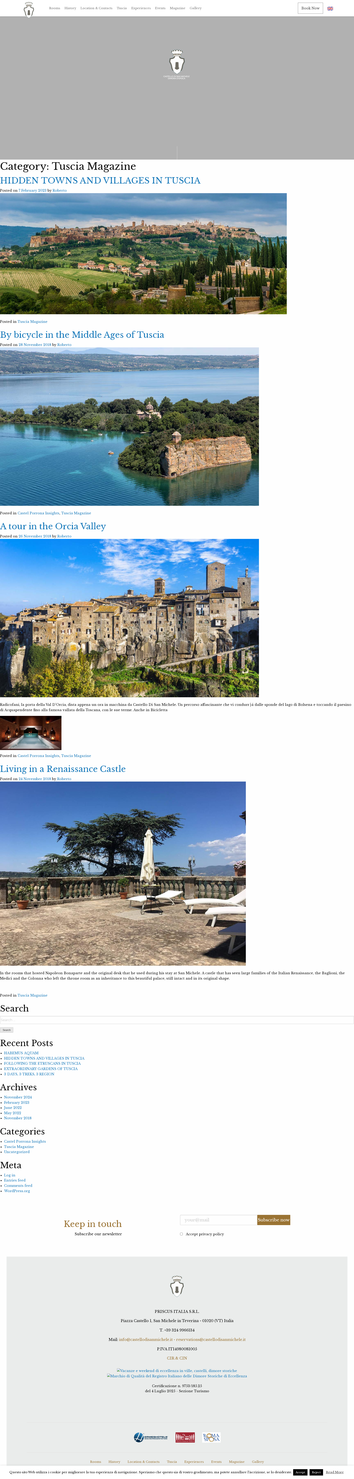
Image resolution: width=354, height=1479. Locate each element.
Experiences (141, 8)
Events (160, 8)
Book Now (310, 8)
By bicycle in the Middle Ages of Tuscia (82, 335)
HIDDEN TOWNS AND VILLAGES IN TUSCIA (100, 181)
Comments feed (18, 1186)
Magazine (177, 8)
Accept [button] (300, 1472)
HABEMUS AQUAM (21, 1053)
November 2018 (18, 1118)
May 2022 (12, 1113)
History (70, 8)
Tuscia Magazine (33, 322)
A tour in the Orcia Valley (53, 526)
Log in (9, 1175)
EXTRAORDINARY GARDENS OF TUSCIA (41, 1069)
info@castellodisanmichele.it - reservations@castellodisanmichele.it (182, 1339)
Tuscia (122, 8)
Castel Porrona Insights (38, 513)
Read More (335, 1472)
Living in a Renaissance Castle (63, 769)
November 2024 (18, 1097)
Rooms (54, 8)
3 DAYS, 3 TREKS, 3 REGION (29, 1074)
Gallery (196, 8)
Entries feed (15, 1180)
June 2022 (13, 1108)
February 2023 (16, 1103)
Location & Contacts (96, 8)
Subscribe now (274, 1220)
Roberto (60, 190)
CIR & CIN (177, 1358)
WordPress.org (17, 1191)
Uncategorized (17, 1152)
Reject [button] (316, 1472)
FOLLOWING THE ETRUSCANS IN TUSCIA (42, 1063)
